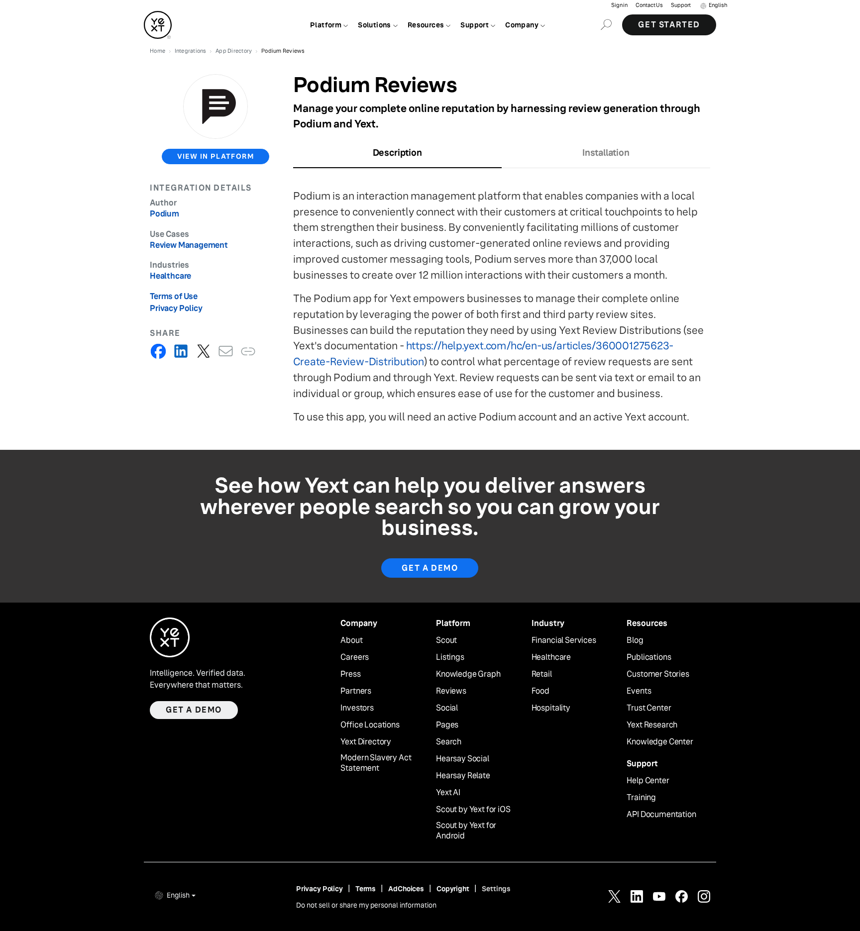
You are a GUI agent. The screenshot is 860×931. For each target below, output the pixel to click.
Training (641, 798)
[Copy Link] (248, 351)
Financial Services (564, 640)
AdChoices (406, 888)
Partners (355, 691)
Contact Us (649, 5)
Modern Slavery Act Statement (375, 763)
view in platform (215, 156)
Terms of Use (174, 296)
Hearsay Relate (463, 776)
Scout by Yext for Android (466, 831)
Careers (354, 657)
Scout (446, 640)
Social (447, 708)
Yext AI (448, 793)
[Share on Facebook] (158, 351)
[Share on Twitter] (203, 351)
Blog (635, 640)
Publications (649, 657)
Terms (365, 888)
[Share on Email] (225, 351)
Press (350, 674)
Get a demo (194, 710)
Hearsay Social (462, 759)
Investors (357, 708)
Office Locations (369, 725)
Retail (542, 674)
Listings (450, 657)
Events (639, 691)
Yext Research (652, 725)
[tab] (397, 156)
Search (448, 742)
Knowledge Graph (468, 674)
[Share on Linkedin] (181, 351)
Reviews (451, 691)
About (351, 640)
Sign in (619, 5)
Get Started (669, 24)
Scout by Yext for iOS (473, 810)
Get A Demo (430, 568)
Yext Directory (365, 742)
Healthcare (551, 657)
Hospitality (551, 708)
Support (681, 5)
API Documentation (661, 815)
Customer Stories (658, 674)
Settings (496, 888)
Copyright (452, 888)
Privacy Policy (176, 308)
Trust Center (649, 708)
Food (540, 691)
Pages (447, 725)
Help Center (648, 781)
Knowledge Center (660, 742)
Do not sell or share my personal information (366, 905)
